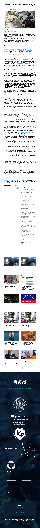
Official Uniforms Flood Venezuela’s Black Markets (10, 326)
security (24, 35)
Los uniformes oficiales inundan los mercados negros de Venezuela (28, 326)
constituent (7, 166)
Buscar (17, 188)
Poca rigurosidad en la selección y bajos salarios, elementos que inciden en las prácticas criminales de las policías (27, 220)
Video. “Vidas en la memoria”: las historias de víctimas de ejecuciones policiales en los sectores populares (28, 242)
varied (7, 52)
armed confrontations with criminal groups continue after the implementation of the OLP (19, 115)
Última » (30, 367)
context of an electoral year (24, 132)
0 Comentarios (13, 9)
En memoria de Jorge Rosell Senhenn (27, 192)
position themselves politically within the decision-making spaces (19, 149)
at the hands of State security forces (23, 63)
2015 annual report (16, 69)
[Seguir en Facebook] (18, 508)
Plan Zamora (21, 180)
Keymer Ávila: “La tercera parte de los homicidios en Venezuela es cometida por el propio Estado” (28, 234)
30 (25, 367)
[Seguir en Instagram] (22, 508)
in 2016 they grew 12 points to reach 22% (22, 108)
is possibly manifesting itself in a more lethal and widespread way (19, 59)
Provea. (16, 185)
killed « (26, 137)
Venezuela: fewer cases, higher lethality (27, 189)
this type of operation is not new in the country (22, 54)
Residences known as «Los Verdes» (12, 163)
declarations (9, 42)
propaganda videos (18, 42)
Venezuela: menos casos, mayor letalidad (27, 191)
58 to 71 (33, 103)
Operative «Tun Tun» (14, 180)
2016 (20, 73)
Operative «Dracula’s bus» (24, 179)
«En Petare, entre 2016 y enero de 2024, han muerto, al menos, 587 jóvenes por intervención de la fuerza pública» (28, 213)
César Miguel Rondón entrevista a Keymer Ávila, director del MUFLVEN (28, 361)
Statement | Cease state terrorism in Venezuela (9, 306)
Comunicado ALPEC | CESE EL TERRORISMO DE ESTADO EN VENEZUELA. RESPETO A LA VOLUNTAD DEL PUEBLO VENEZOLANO (28, 201)
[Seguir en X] (20, 508)
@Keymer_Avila (13, 31)
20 (23, 367)
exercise (11, 173)
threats (19, 166)
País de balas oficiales (24, 239)
